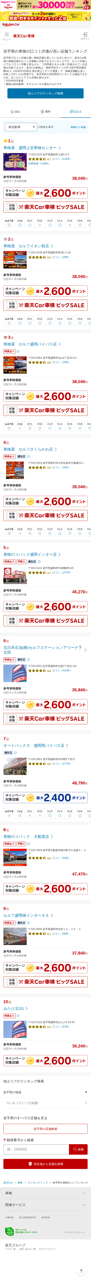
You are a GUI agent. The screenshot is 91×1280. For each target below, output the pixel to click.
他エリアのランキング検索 (45, 93)
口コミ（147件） (62, 572)
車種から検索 (78, 127)
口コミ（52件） (61, 858)
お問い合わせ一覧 (27, 1249)
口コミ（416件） (62, 670)
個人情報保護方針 (27, 1217)
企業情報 (9, 1217)
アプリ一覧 (10, 1249)
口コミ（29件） (61, 257)
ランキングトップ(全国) (22, 1103)
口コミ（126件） (62, 158)
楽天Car (8, 1182)
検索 (81, 1149)
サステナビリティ (47, 1249)
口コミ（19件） (61, 362)
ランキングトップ (38, 1182)
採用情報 (45, 1217)
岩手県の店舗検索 (45, 1129)
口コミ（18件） (61, 467)
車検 (20, 1182)
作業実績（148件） (39, 163)
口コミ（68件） (61, 933)
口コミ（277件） (62, 763)
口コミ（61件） (61, 1026)
